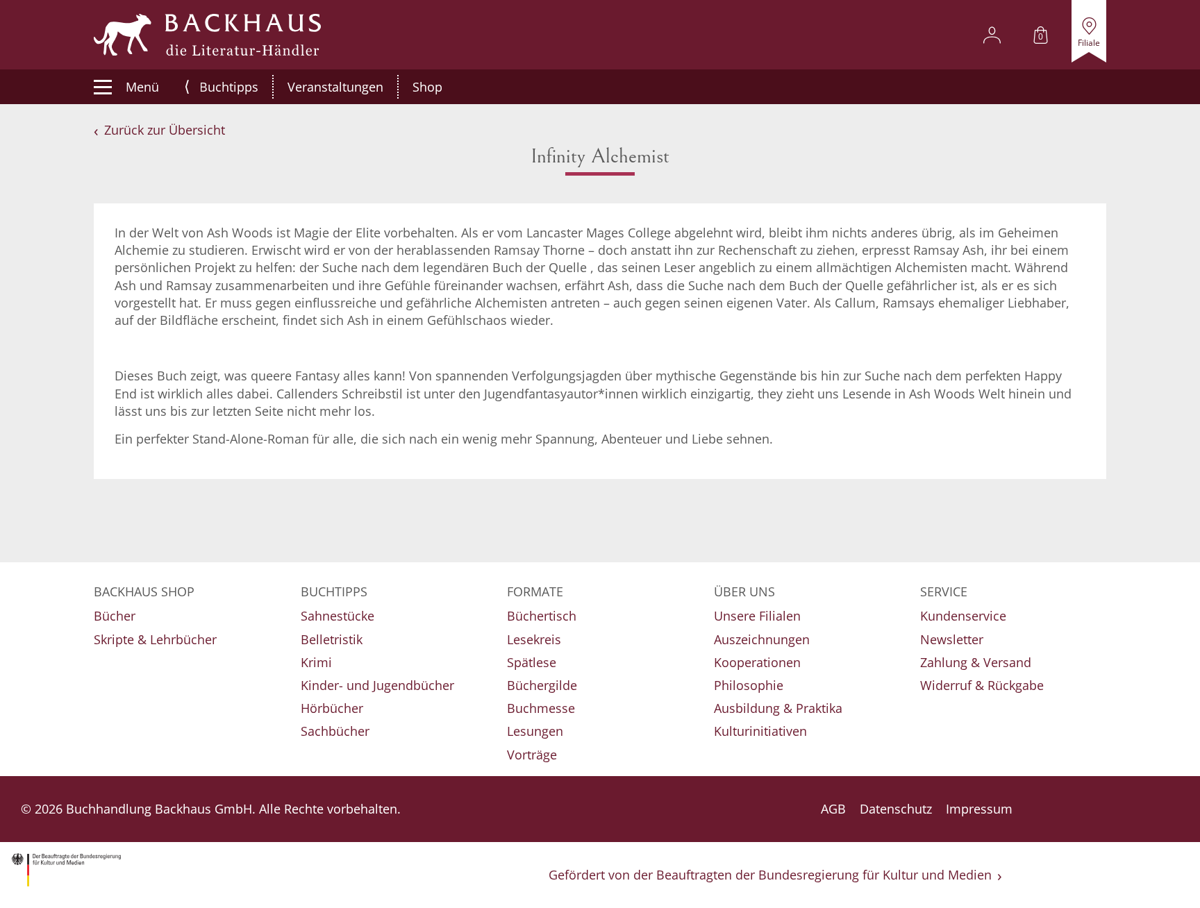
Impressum (979, 808)
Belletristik (331, 639)
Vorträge (532, 754)
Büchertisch (541, 615)
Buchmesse (541, 708)
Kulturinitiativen (760, 731)
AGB (833, 808)
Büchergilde (542, 685)
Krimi (316, 662)
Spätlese (531, 662)
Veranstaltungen (335, 86)
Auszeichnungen (762, 639)
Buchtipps (228, 86)
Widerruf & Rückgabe (982, 685)
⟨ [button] (187, 86)
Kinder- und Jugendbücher (377, 685)
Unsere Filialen (757, 615)
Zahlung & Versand (975, 662)
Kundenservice (963, 615)
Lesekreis (534, 639)
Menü (142, 86)
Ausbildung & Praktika (778, 708)
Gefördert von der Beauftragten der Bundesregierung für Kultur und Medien (770, 874)
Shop (427, 86)
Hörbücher (332, 708)
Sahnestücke (337, 615)
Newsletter (951, 639)
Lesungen (535, 731)
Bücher (114, 615)
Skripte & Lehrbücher (155, 639)
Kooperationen (757, 662)
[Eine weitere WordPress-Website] (207, 35)
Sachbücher (335, 731)
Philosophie (748, 685)
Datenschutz (896, 808)
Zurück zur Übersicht (164, 129)
